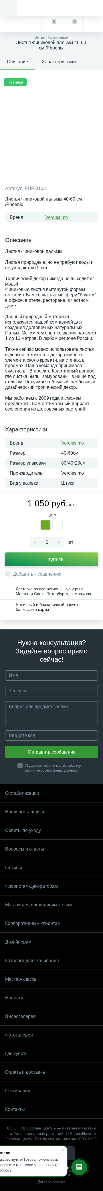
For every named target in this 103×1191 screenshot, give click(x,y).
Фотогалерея (19, 1035)
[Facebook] (68, 1153)
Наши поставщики (24, 811)
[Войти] (92, 24)
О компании (17, 1090)
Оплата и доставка (25, 1072)
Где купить (16, 1053)
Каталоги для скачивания (32, 960)
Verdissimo (56, 217)
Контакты (15, 1109)
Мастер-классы (21, 979)
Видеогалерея (20, 1016)
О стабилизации (22, 793)
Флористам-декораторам (31, 886)
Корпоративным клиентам (33, 923)
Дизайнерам (18, 942)
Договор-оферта (51, 1182)
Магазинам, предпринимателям (38, 904)
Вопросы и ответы (24, 849)
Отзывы (13, 867)
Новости (14, 997)
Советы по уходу (23, 830)
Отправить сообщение (52, 752)
